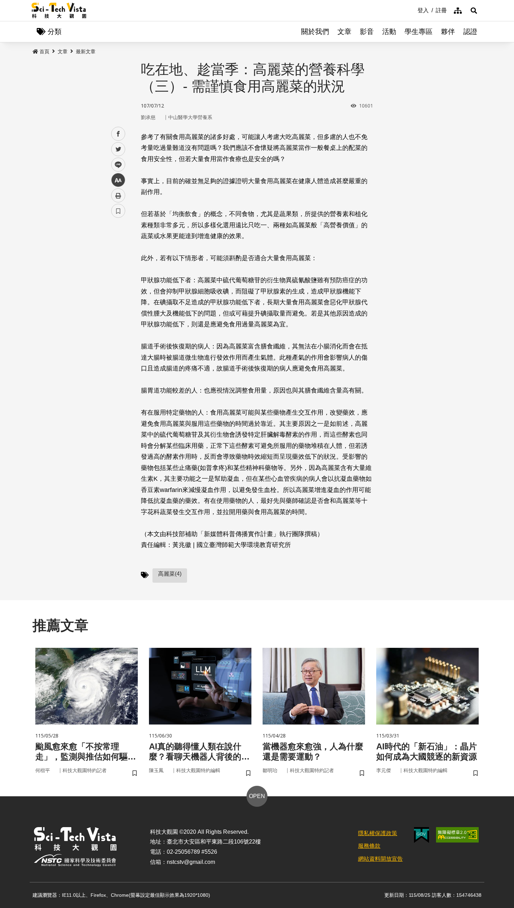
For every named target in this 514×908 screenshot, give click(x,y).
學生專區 (419, 31)
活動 (389, 31)
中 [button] (118, 180)
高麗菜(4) (169, 574)
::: (413, 9)
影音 (367, 31)
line (116, 165)
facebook (118, 134)
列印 (118, 195)
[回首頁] (59, 10)
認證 (470, 31)
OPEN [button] (257, 796)
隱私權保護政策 (377, 833)
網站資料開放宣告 (380, 859)
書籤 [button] (118, 211)
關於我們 (315, 31)
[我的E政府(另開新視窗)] (421, 835)
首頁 (44, 51)
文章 (344, 31)
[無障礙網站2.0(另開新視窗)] (457, 835)
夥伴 (448, 31)
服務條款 (369, 846)
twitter (118, 149)
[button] (473, 10)
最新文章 (85, 51)
